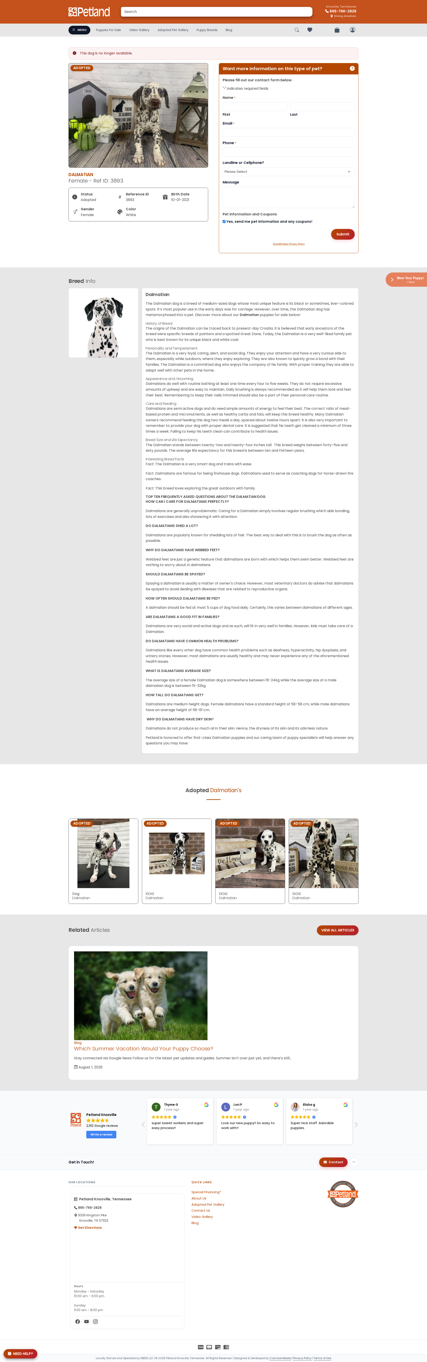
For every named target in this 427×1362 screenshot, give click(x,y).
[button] (356, 1125)
